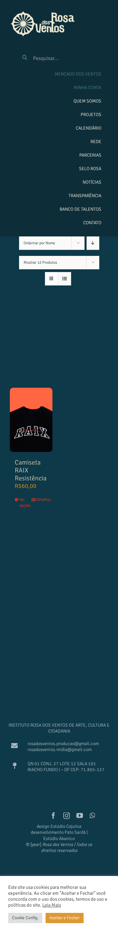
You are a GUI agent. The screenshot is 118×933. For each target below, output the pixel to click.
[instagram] (66, 815)
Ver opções (25, 502)
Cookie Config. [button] (25, 917)
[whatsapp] (92, 815)
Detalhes (42, 499)
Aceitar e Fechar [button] (64, 917)
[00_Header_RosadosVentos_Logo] (42, 12)
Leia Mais (51, 905)
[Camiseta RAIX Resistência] (31, 420)
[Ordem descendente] (93, 243)
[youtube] (79, 815)
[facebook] (53, 815)
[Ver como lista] (64, 278)
